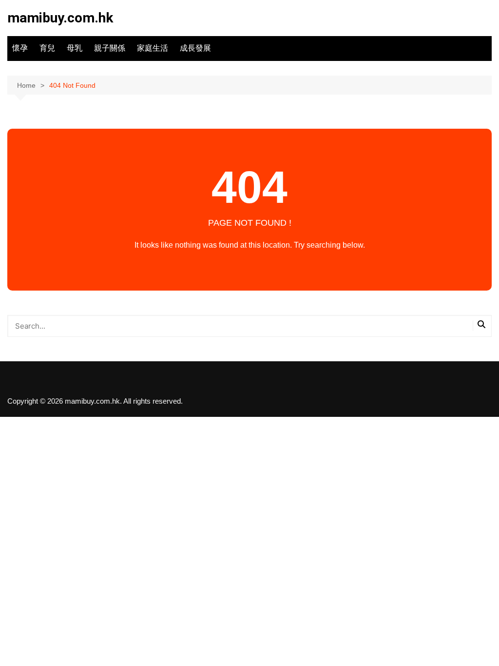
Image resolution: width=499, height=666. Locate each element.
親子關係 (109, 48)
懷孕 (20, 48)
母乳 (74, 48)
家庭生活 (152, 48)
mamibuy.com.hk (60, 18)
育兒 (47, 48)
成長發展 (195, 48)
